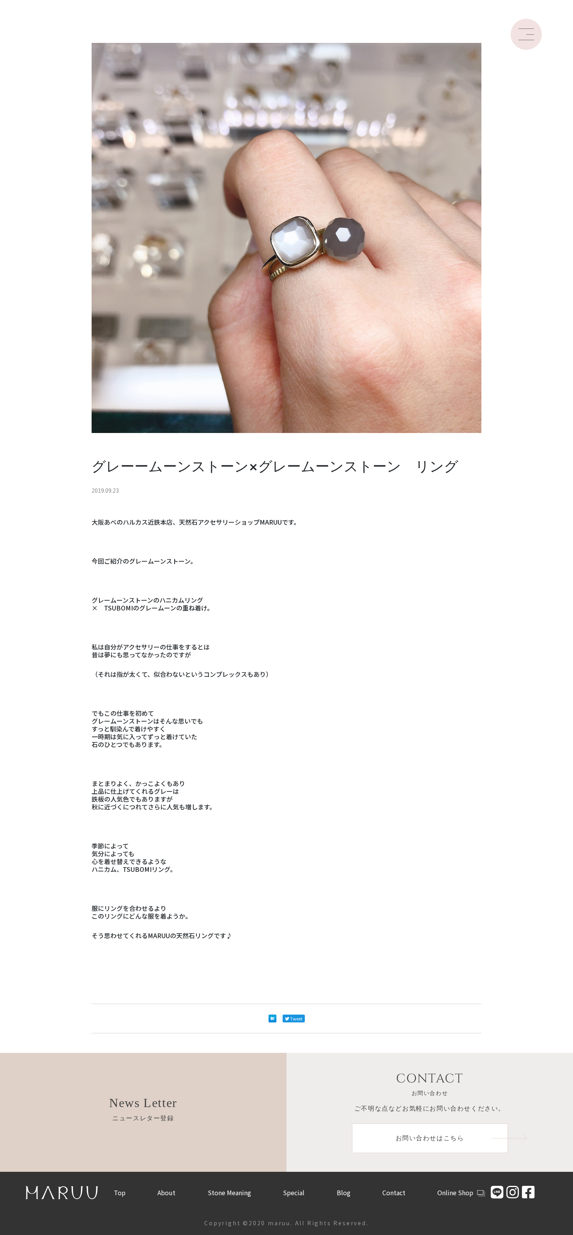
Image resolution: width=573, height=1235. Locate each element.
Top (120, 1192)
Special (293, 1192)
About (166, 1192)
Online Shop (455, 1192)
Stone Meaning (229, 1192)
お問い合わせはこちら (430, 1138)
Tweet (296, 1018)
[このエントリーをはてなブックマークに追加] (272, 1018)
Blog (343, 1192)
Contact (393, 1192)
